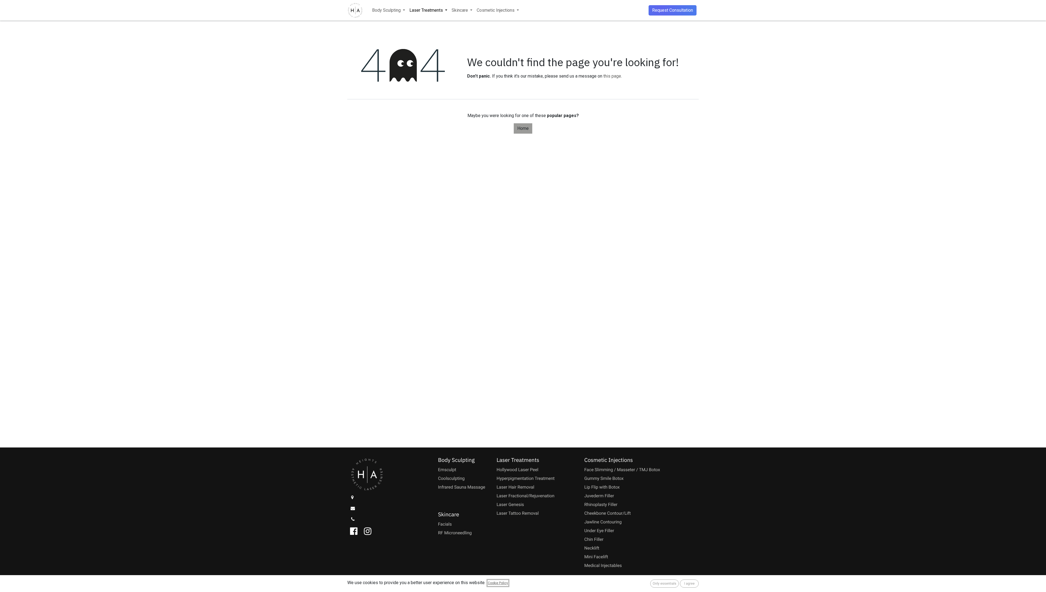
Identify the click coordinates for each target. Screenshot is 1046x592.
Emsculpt (447, 469)
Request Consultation (672, 10)
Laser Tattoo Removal (518, 513)
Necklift (591, 548)
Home (523, 128)
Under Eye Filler (599, 530)
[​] (353, 497)
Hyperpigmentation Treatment (526, 478)
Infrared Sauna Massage (461, 487)
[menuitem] (388, 10)
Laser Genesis (510, 504)
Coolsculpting (451, 478)
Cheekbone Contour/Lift (607, 513)
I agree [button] (689, 583)
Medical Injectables (603, 565)
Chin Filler (593, 539)
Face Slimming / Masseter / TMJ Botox (622, 469)
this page (612, 76)
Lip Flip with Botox (602, 487)
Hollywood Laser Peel (517, 469)
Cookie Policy (498, 583)
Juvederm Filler (599, 495)
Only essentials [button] (664, 583)
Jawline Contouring (603, 521)
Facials (445, 524)
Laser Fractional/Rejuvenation (525, 495)
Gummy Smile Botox (604, 478)
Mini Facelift (596, 556)
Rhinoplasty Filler (601, 504)
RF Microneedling (455, 532)
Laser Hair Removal (515, 487)
